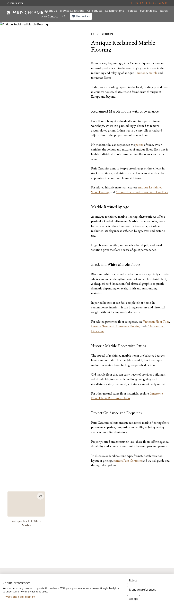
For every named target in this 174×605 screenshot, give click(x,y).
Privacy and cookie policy (19, 597)
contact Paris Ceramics (127, 460)
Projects (132, 11)
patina (139, 145)
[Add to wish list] (40, 496)
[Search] (63, 16)
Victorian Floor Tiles (156, 322)
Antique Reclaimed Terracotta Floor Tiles (142, 192)
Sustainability (148, 11)
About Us (51, 11)
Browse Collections (72, 11)
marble (153, 73)
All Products (94, 11)
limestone (141, 73)
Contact (53, 16)
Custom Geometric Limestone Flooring (115, 326)
